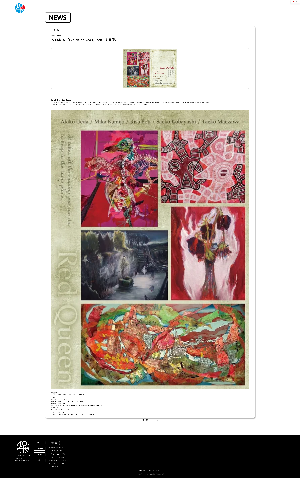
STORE (296, 240)
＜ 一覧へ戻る (55, 30)
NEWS (295, 246)
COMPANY (295, 227)
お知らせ (39, 460)
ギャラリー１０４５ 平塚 (57, 454)
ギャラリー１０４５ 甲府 (57, 457)
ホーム (39, 443)
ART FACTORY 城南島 (56, 447)
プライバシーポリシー (155, 471)
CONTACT (295, 253)
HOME (296, 221)
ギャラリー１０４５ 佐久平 (58, 460)
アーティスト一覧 (57, 451)
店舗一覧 (54, 443)
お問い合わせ (142, 471)
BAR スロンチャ (54, 467)
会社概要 (39, 449)
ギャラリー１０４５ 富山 (57, 464)
